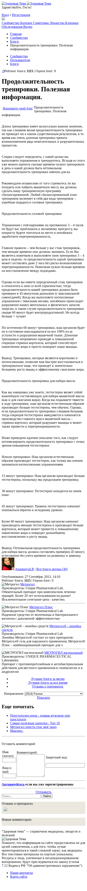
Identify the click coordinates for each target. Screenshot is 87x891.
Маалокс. (16, 731)
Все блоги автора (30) (52, 569)
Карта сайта (18, 876)
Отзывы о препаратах (47, 686)
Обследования (12, 26)
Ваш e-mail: (7, 769)
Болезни (26, 23)
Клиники (72, 23)
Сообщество (11, 23)
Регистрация (21, 15)
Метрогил (27, 584)
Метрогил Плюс (41, 607)
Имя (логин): (8, 754)
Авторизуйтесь (13, 784)
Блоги (14, 64)
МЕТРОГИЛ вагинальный (63, 652)
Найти (47, 796)
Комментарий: (27, 752)
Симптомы (41, 23)
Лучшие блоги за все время (47, 682)
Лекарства (57, 23)
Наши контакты (21, 873)
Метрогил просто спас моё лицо (33, 727)
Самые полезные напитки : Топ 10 (35, 723)
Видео (27, 26)
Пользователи (20, 60)
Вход (5, 15)
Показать (43, 697)
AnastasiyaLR (24, 569)
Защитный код (56, 757)
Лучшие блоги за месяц (48, 679)
